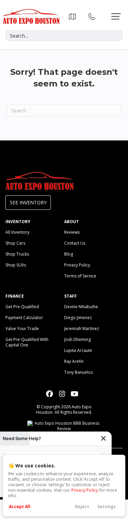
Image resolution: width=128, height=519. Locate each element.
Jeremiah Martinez (81, 328)
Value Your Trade (22, 328)
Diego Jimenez (78, 317)
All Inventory (17, 232)
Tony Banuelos (78, 372)
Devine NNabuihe (81, 307)
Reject (82, 506)
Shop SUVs (15, 265)
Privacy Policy (84, 490)
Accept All (19, 506)
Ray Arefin (74, 361)
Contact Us (74, 243)
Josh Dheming (77, 339)
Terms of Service (80, 276)
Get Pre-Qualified (22, 307)
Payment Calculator (24, 317)
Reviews (72, 232)
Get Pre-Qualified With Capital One (26, 342)
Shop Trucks (17, 254)
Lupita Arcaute (78, 350)
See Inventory (28, 202)
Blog (68, 254)
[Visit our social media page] (49, 393)
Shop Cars (15, 243)
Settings (106, 506)
